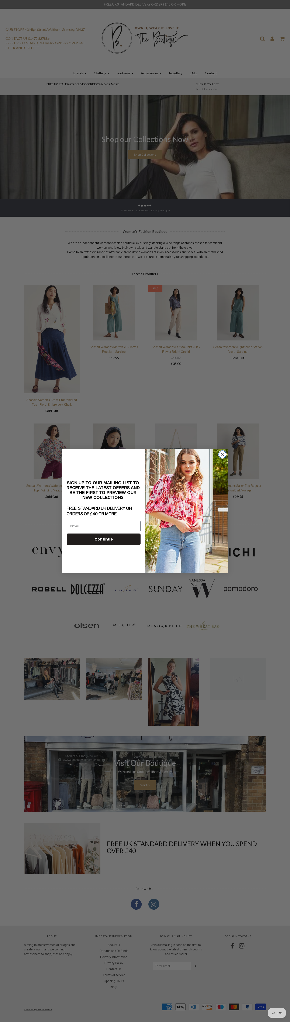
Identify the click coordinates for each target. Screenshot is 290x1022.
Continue (103, 539)
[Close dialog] (222, 454)
